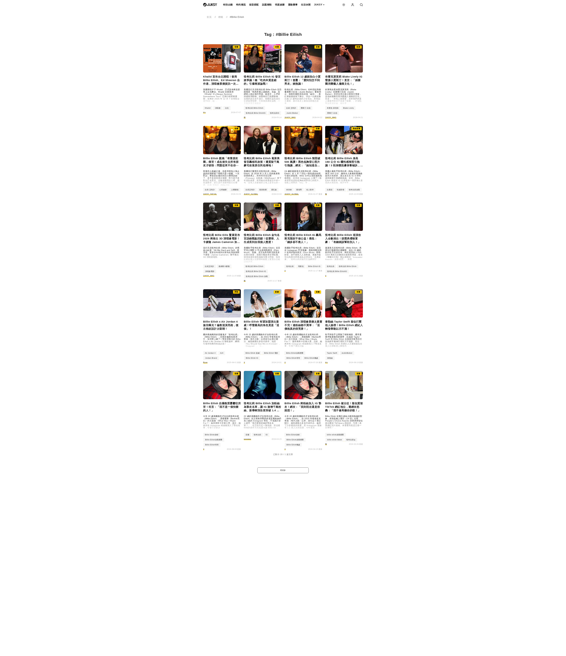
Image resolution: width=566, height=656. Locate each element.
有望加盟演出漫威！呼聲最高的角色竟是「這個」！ (261, 325)
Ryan (205, 362)
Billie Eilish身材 (211, 435)
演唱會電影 (209, 271)
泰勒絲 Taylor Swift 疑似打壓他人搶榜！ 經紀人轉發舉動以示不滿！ (344, 325)
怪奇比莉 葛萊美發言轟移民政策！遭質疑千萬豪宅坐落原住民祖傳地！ (262, 162)
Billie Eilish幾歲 (311, 358)
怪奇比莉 (290, 266)
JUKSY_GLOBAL (251, 194)
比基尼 (330, 190)
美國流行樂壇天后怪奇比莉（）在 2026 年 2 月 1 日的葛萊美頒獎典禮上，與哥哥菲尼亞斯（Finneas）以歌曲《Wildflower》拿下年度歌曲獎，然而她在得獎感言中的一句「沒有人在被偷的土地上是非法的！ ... (262, 178)
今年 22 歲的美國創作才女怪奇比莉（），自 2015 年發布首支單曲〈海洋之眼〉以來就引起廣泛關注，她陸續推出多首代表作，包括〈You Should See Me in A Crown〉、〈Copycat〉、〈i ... (262, 340)
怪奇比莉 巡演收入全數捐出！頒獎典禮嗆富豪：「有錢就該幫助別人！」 (343, 239)
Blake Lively (348, 108)
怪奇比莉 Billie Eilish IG (256, 271)
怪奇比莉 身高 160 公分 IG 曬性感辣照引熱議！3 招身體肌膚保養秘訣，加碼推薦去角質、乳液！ (342, 162)
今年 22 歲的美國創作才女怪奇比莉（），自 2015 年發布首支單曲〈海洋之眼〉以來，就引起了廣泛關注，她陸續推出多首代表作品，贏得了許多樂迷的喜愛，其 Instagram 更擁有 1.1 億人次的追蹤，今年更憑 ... (303, 422)
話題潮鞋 (267, 4)
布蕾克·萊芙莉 (333, 108)
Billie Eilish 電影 (271, 353)
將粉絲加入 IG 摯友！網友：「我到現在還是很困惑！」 (302, 407)
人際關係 (234, 190)
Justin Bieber (292, 113)
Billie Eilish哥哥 (293, 358)
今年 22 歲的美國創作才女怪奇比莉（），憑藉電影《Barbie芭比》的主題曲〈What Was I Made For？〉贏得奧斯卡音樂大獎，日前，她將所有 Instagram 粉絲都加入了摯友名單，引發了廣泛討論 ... (303, 340)
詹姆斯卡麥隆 (224, 266)
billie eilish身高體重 (335, 435)
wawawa (247, 439)
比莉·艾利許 (291, 108)
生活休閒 (306, 4)
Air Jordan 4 (210, 353)
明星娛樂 (280, 4)
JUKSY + (319, 4)
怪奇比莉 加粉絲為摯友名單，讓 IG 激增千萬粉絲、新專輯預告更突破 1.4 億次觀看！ (262, 407)
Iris (204, 112)
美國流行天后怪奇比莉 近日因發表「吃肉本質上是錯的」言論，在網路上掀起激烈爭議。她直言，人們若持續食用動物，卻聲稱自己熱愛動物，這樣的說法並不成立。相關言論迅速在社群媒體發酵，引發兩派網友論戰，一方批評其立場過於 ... (263, 96)
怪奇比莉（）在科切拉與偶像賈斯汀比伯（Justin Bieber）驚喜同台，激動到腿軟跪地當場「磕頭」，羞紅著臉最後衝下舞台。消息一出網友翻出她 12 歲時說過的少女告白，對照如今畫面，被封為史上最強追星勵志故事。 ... (302, 96)
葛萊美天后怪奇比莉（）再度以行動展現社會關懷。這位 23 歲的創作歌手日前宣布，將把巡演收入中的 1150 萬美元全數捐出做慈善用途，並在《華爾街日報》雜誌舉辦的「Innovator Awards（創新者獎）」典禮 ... (344, 253)
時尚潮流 (241, 4)
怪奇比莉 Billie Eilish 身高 (257, 276)
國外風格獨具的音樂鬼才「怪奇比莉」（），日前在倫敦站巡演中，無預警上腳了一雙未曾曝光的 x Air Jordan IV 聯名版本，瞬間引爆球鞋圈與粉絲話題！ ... (222, 339)
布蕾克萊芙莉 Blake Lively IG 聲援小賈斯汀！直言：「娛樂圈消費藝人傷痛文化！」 (343, 80)
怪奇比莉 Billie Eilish (254, 108)
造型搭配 (254, 4)
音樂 (247, 435)
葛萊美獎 (263, 190)
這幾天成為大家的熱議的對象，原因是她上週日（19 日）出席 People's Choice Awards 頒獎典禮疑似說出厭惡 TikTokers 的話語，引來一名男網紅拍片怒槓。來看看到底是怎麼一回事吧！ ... (344, 422)
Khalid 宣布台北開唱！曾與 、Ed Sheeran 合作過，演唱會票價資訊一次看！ (221, 80)
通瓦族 (274, 190)
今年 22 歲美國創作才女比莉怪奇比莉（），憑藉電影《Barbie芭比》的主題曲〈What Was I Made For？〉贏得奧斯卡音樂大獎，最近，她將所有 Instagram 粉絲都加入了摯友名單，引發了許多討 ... (222, 422)
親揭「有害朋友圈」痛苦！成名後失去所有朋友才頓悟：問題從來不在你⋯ (221, 162)
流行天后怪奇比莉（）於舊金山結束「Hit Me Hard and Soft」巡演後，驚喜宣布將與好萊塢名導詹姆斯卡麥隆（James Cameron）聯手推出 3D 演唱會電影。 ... (221, 252)
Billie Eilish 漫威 (253, 353)
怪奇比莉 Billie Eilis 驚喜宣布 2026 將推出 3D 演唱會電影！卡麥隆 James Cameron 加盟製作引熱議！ (221, 239)
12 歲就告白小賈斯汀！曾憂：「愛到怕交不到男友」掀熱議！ (302, 80)
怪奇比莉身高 (354, 190)
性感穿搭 (340, 190)
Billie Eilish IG (314, 266)
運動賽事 (293, 4)
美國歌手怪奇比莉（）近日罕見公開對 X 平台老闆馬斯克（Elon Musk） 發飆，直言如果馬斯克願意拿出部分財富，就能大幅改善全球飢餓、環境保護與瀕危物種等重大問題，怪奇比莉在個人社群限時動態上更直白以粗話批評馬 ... (262, 255)
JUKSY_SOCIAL (210, 194)
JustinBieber (347, 353)
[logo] (210, 4)
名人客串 (310, 190)
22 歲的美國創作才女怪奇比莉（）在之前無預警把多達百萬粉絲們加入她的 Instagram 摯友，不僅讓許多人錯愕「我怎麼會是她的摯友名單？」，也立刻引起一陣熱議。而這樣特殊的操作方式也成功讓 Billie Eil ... (262, 422)
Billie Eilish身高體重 (294, 353)
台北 (227, 108)
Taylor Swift (332, 353)
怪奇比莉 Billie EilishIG (255, 113)
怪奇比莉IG (274, 113)
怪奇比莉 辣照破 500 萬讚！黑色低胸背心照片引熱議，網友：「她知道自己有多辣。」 (302, 162)
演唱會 (218, 108)
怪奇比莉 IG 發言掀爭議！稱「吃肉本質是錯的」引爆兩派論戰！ (262, 80)
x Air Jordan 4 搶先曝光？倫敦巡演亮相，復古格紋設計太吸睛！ (221, 325)
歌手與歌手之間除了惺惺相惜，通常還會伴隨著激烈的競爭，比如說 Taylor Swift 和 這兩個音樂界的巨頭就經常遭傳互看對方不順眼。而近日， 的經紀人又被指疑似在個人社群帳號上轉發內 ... (343, 340)
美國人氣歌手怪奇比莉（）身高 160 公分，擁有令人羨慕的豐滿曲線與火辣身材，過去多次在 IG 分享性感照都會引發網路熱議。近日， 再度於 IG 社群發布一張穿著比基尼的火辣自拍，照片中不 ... (344, 177)
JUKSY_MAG (290, 117)
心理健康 (223, 190)
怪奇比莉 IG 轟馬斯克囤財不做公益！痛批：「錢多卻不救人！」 (302, 239)
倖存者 (289, 190)
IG (267, 435)
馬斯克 (301, 266)
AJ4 (221, 353)
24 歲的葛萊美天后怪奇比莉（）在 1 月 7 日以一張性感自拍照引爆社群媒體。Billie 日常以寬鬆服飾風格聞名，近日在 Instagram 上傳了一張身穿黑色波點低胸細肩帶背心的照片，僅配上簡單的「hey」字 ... (303, 177)
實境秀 (299, 190)
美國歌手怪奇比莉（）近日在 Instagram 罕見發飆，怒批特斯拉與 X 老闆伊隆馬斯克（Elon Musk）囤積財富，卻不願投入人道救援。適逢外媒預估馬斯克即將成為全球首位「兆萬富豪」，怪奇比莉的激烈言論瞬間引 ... (303, 253)
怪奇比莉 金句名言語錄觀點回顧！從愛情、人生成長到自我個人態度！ (262, 239)
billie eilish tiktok (334, 440)
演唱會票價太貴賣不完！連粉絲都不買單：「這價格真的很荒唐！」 (303, 325)
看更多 (283, 470)
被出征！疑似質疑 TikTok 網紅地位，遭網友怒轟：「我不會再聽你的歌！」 (344, 407)
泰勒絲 (330, 358)
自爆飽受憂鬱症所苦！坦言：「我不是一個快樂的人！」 (222, 407)
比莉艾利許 (250, 190)
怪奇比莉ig (350, 440)
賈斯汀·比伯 (306, 108)
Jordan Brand (211, 358)
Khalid (207, 108)
